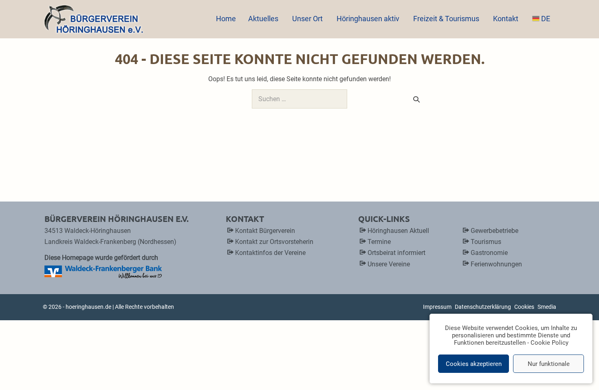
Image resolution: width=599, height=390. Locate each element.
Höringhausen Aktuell (398, 231)
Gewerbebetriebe (494, 231)
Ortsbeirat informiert (396, 253)
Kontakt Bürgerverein (265, 231)
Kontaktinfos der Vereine (270, 253)
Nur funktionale (549, 364)
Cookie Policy (549, 342)
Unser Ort (308, 18)
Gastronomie (489, 253)
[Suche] (416, 99)
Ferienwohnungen (496, 264)
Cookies (524, 307)
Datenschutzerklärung (483, 307)
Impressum (437, 307)
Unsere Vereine (389, 264)
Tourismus (486, 242)
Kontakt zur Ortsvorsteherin (274, 242)
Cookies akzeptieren (474, 364)
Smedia (546, 307)
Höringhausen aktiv (369, 18)
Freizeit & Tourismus (447, 18)
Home (226, 18)
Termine (379, 242)
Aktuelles (264, 18)
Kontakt (506, 18)
